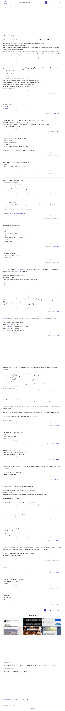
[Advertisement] (32, 21)
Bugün (5, 7)
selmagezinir (56, 560)
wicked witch (56, 246)
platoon (5, 318)
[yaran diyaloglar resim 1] (12, 622)
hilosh (57, 61)
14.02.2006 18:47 (50, 443)
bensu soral (16, 671)
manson (57, 540)
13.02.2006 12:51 (51, 311)
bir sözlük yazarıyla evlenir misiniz (47, 665)
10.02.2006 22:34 (47, 291)
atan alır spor (40, 269)
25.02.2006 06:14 (52, 588)
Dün (18, 7)
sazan (57, 393)
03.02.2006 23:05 (47, 113)
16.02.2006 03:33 (49, 479)
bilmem (57, 443)
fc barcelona (24, 671)
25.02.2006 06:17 (52, 604)
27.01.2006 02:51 (51, 61)
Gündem (12, 7)
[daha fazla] (60, 2)
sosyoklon (56, 479)
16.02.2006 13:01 (48, 522)
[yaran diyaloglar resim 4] (12, 630)
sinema (11, 699)
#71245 (5, 567)
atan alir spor (56, 218)
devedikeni (21, 269)
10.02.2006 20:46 (47, 246)
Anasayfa (5, 699)
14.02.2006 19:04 (51, 459)
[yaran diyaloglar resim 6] (51, 630)
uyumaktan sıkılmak (12, 286)
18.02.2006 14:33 (50, 540)
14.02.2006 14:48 (51, 393)
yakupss (57, 155)
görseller (31, 615)
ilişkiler (16, 699)
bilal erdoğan (7, 671)
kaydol (58, 7)
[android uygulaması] (32, 708)
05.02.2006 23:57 (51, 196)
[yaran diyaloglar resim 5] (32, 630)
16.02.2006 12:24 (51, 508)
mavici (57, 174)
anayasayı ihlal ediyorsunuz (10, 665)
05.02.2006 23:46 (51, 173)
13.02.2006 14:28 (51, 335)
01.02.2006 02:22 (52, 93)
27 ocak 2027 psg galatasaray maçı (28, 665)
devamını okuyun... (8, 88)
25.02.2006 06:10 (51, 572)
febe (58, 588)
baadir (57, 572)
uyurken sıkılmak (11, 284)
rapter (26, 318)
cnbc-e (39, 318)
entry (5, 39)
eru (17, 68)
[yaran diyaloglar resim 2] (32, 622)
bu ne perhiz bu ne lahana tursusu (15, 213)
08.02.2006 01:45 (47, 218)
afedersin (40, 205)
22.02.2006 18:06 (47, 560)
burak (57, 459)
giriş (52, 7)
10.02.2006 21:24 (47, 262)
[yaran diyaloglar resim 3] (51, 622)
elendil (57, 508)
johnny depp (10, 326)
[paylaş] (50, 58)
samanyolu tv (22, 68)
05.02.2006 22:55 (50, 155)
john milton (56, 522)
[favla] (38, 58)
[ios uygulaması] (34, 708)
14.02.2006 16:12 (51, 425)
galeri (14, 39)
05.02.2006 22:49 (51, 131)
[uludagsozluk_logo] (5, 2)
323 (48, 39)
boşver (6, 108)
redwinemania (55, 113)
